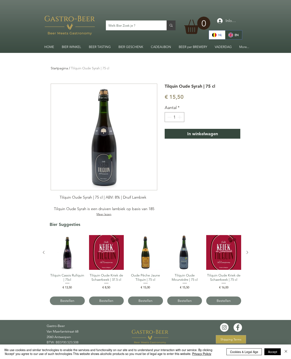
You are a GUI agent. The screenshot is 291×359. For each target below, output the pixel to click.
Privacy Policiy (201, 354)
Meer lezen (104, 214)
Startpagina (59, 68)
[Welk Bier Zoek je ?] (171, 25)
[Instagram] (224, 327)
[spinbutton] (174, 117)
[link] (197, 25)
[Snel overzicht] (67, 252)
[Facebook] (237, 327)
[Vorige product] (43, 252)
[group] (145, 270)
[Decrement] (169, 117)
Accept (272, 352)
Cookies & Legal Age (244, 352)
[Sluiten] (285, 352)
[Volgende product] (247, 252)
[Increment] (180, 117)
